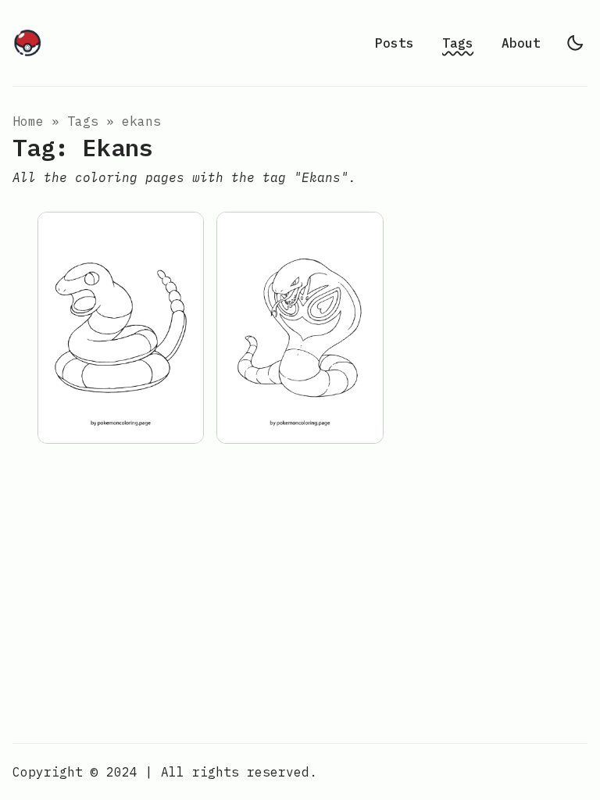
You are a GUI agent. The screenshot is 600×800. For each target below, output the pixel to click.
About (521, 43)
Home (28, 121)
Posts (394, 43)
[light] (575, 42)
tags (82, 121)
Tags (457, 43)
